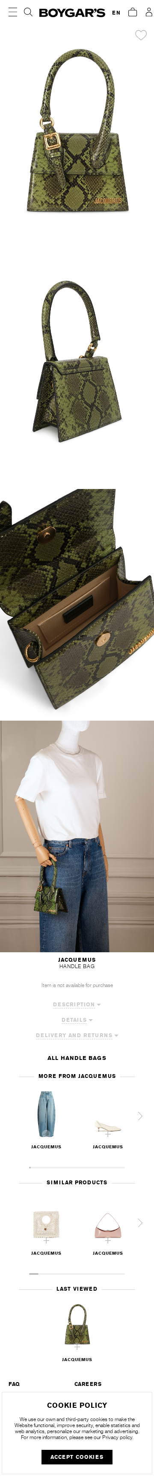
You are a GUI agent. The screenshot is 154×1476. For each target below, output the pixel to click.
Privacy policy (117, 1437)
